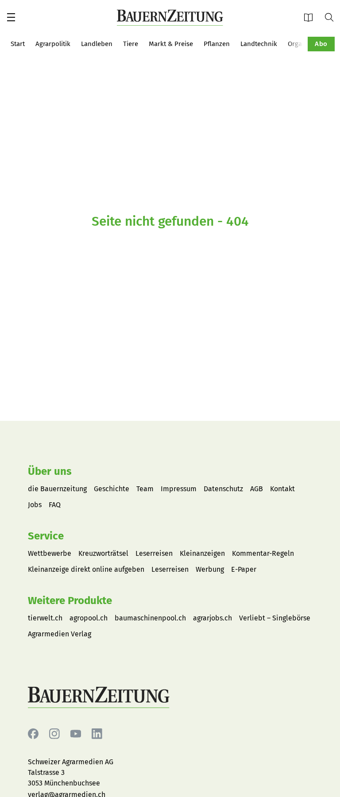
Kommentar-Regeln (263, 553)
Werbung (210, 569)
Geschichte (111, 489)
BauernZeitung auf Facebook (33, 734)
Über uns (50, 471)
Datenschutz (223, 489)
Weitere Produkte (70, 600)
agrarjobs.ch (212, 618)
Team (145, 489)
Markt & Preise (171, 44)
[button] (11, 17)
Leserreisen (154, 553)
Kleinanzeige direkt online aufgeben (86, 569)
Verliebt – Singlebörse (274, 618)
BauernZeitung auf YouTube (75, 734)
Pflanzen (217, 44)
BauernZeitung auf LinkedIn (97, 734)
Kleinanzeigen (202, 553)
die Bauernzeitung (57, 489)
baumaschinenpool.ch (150, 618)
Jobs (35, 505)
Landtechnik (258, 44)
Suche (332, 17)
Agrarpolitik (52, 44)
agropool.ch (89, 618)
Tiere (130, 44)
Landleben (96, 44)
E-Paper (311, 17)
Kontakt (282, 489)
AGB (256, 489)
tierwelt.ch (45, 618)
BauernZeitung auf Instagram (54, 734)
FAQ (55, 505)
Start (18, 44)
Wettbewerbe (49, 553)
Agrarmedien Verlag (59, 634)
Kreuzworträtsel (103, 553)
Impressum (179, 489)
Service (46, 536)
